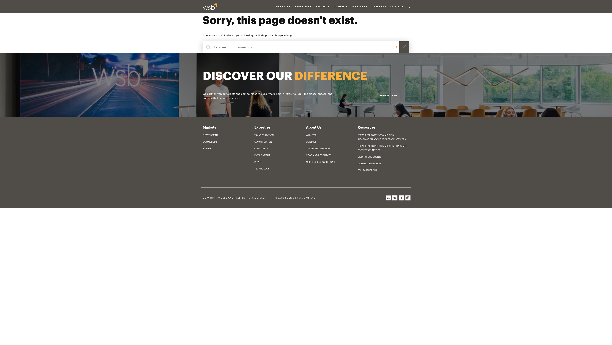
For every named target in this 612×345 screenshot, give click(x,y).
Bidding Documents (370, 156)
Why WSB (311, 135)
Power (258, 162)
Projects (323, 6)
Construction (263, 141)
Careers (378, 6)
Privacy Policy (284, 198)
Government (210, 135)
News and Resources (319, 155)
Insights (341, 6)
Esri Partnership (368, 170)
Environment (262, 155)
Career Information (318, 148)
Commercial (210, 141)
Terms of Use (306, 198)
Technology (261, 168)
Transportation (264, 135)
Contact (397, 6)
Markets (282, 6)
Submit (394, 47)
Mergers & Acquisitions (320, 162)
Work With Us (388, 95)
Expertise (302, 6)
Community (261, 148)
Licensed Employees (369, 163)
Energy (207, 148)
